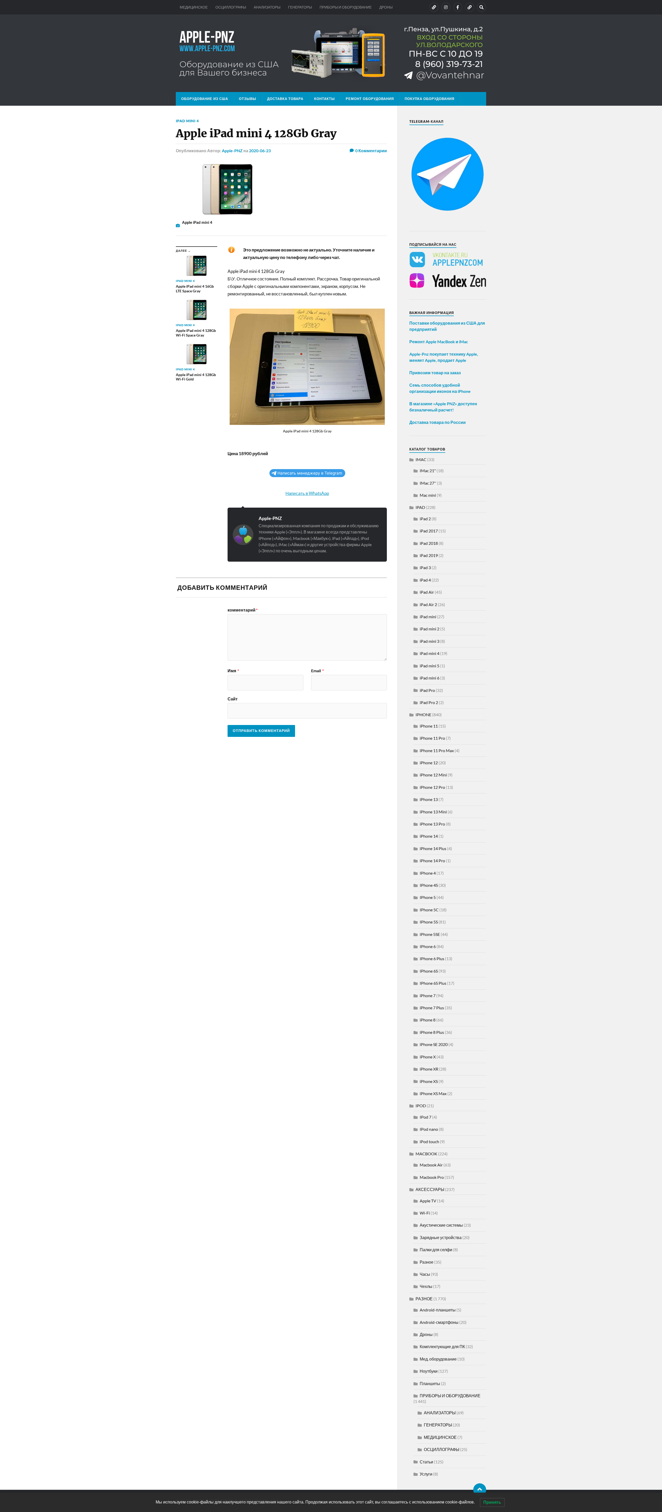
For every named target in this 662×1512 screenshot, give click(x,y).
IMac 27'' (428, 482)
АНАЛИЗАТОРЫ (267, 7)
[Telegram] (469, 7)
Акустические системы (441, 1225)
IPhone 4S (429, 885)
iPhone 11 (429, 725)
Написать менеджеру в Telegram (309, 473)
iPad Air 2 (428, 604)
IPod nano (429, 1129)
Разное (426, 1261)
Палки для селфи (436, 1249)
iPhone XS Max (433, 1093)
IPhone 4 (428, 872)
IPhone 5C (429, 909)
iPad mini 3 (429, 641)
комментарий (243, 610)
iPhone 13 (429, 799)
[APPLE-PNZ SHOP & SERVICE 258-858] (331, 53)
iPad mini (428, 616)
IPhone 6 (428, 946)
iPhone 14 (429, 836)
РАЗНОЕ (424, 1298)
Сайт (233, 698)
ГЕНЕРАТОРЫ (300, 7)
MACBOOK (426, 1153)
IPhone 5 (428, 897)
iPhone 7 (427, 995)
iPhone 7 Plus (432, 1007)
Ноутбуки (429, 1371)
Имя (233, 671)
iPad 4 (425, 579)
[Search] (481, 7)
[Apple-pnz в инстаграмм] (445, 7)
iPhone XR (429, 1068)
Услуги (426, 1473)
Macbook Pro (432, 1177)
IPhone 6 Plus (432, 958)
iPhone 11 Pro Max (437, 750)
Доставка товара (285, 99)
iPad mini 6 (429, 677)
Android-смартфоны (439, 1322)
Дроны (426, 1334)
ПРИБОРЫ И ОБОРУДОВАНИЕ (346, 7)
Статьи (426, 1461)
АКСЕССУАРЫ (430, 1189)
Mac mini (428, 495)
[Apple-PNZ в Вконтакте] (434, 7)
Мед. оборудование (438, 1358)
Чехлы (426, 1286)
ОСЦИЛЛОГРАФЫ (230, 7)
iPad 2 (425, 518)
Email (317, 671)
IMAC (421, 459)
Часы (425, 1274)
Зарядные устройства (441, 1237)
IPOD (421, 1105)
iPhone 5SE (430, 934)
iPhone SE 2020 (434, 1044)
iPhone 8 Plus (432, 1032)
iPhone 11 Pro (432, 738)
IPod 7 (425, 1116)
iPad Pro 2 (429, 702)
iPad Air (427, 592)
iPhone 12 (429, 762)
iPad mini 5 (429, 665)
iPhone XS (429, 1081)
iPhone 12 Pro (432, 787)
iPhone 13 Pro (432, 823)
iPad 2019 (429, 555)
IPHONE (423, 714)
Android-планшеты (438, 1309)
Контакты (324, 99)
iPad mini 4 (187, 121)
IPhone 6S (429, 970)
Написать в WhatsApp (307, 493)
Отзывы (247, 99)
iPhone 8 (427, 1019)
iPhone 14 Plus (433, 848)
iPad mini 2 (429, 628)
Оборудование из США (204, 99)
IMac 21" (428, 470)
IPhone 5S (429, 921)
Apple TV (428, 1200)
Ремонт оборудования (370, 99)
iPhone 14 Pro (432, 860)
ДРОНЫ (386, 7)
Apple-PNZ (232, 150)
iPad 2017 (429, 530)
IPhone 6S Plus (433, 983)
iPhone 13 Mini (433, 811)
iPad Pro (427, 690)
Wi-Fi (425, 1212)
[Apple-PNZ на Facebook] (457, 7)
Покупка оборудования (429, 99)
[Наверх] (479, 1489)
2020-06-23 (260, 150)
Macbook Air (431, 1164)
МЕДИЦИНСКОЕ (194, 7)
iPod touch (429, 1141)
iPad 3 (425, 567)
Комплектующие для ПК (442, 1346)
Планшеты (430, 1383)
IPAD (420, 507)
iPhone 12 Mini (433, 774)
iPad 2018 (429, 543)
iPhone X (428, 1056)
